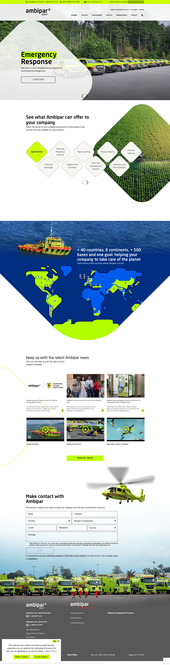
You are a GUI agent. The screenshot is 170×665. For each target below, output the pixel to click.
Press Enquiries (30, 637)
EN (54, 641)
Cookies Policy (50, 651)
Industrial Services (76, 618)
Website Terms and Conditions (35, 633)
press (115, 556)
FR (58, 641)
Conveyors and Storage (107, 152)
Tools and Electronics (60, 152)
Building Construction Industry (72, 166)
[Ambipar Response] (81, 607)
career (110, 556)
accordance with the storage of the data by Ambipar (80, 543)
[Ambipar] (38, 11)
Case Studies (134, 9)
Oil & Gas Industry (37, 152)
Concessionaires (48, 166)
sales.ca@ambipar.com (94, 2)
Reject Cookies (21, 657)
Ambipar (74, 15)
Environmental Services (78, 623)
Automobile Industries (119, 166)
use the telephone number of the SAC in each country (62, 556)
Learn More (38, 80)
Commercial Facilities (131, 152)
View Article (62, 410)
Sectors (109, 15)
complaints (32, 559)
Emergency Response (77, 613)
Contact (134, 15)
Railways (96, 166)
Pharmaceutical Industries (84, 152)
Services (84, 15)
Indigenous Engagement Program (119, 9)
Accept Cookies (41, 657)
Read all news (85, 458)
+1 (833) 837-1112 (35, 616)
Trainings (141, 9)
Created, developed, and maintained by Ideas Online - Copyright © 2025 (85, 663)
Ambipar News (121, 15)
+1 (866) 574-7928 (35, 625)
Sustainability (97, 15)
